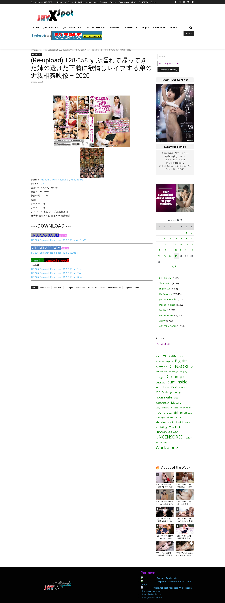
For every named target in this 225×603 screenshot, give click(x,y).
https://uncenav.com (151, 597)
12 (170, 244)
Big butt (169, 361)
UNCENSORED (170, 436)
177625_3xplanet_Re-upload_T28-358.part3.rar (56, 277)
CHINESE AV (165, 277)
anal (181, 356)
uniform (189, 438)
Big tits (181, 360)
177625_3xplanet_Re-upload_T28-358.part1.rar (56, 269)
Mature (176, 402)
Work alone (167, 447)
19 (170, 250)
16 (191, 244)
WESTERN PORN (167, 326)
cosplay (183, 371)
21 (181, 250)
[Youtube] (192, 2)
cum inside (80, 287)
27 (176, 256)
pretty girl (170, 412)
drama (166, 387)
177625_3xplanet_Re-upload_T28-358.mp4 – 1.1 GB (58, 240)
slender (161, 422)
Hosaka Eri (63, 179)
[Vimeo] (188, 2)
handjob (178, 392)
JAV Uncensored (167, 299)
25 (164, 256)
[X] (184, 2)
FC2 (158, 392)
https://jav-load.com (151, 591)
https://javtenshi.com (151, 594)
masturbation (162, 402)
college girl (173, 371)
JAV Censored (37, 50)
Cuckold (160, 382)
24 (159, 256)
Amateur (170, 355)
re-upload (128, 287)
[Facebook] (175, 2)
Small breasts (183, 422)
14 (181, 244)
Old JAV (162, 310)
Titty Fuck (174, 427)
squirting (161, 427)
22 (186, 250)
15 (186, 244)
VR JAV (162, 320)
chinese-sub (161, 371)
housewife (164, 397)
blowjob (161, 366)
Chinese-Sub (165, 283)
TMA (41, 183)
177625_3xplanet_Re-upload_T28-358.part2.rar (56, 273)
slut (170, 422)
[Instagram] (180, 2)
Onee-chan (185, 407)
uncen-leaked (167, 432)
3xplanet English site (167, 578)
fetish (165, 392)
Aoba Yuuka (77, 179)
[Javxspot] (55, 15)
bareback (160, 361)
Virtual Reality (161, 443)
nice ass (174, 407)
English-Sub (164, 288)
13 (176, 244)
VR (170, 443)
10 (159, 244)
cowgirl (160, 377)
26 (170, 256)
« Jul (174, 266)
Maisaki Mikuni (49, 179)
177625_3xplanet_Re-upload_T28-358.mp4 (54, 252)
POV (158, 412)
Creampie (69, 287)
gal (171, 392)
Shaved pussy (174, 417)
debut (158, 387)
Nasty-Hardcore (162, 408)
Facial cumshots (179, 387)
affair (158, 356)
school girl (160, 417)
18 (164, 250)
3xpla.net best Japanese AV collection (172, 587)
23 (191, 250)
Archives (160, 338)
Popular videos (166, 315)
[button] (190, 27)
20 (176, 250)
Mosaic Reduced (167, 304)
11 (164, 244)
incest (102, 287)
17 (159, 250)
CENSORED (57, 287)
